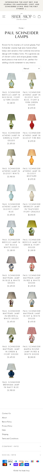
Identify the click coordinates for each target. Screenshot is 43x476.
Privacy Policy (7, 426)
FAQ (3, 430)
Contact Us (6, 413)
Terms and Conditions (10, 438)
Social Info (9, 455)
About (4, 418)
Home (21, 28)
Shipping (5, 434)
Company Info (10, 446)
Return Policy (7, 422)
